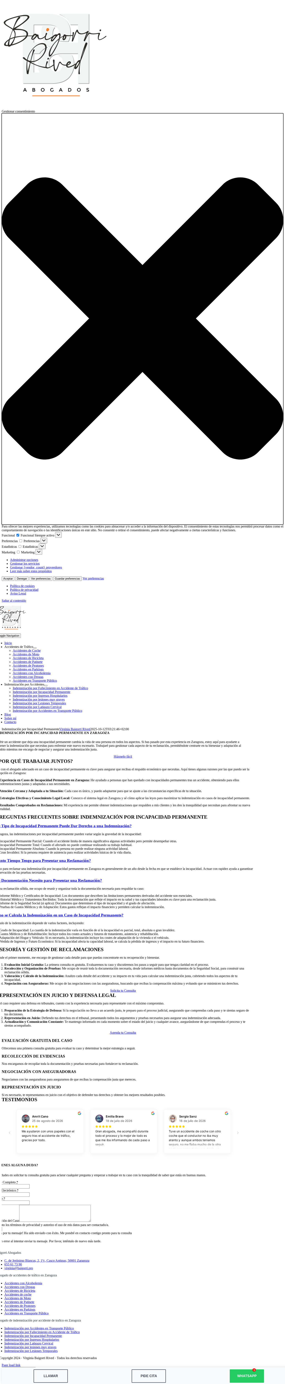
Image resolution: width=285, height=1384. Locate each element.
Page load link (11, 1365)
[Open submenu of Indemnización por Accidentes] (46, 685)
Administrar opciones (24, 560)
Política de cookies (22, 586)
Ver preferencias (41, 578)
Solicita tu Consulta (123, 990)
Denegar (22, 578)
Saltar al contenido (14, 600)
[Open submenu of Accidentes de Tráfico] (35, 648)
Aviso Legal (18, 593)
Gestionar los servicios (25, 563)
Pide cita (149, 1376)
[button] (142, 319)
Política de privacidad (24, 589)
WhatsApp (247, 1376)
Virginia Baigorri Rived (74, 729)
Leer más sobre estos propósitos (31, 571)
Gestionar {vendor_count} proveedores (36, 567)
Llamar (51, 1376)
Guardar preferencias (67, 578)
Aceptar (8, 578)
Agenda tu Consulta (123, 1032)
